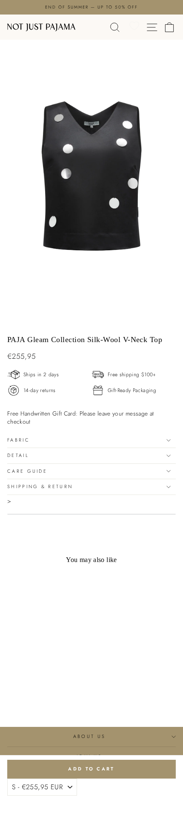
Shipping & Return (40, 486)
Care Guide (27, 471)
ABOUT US (89, 736)
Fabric (18, 439)
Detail (18, 455)
